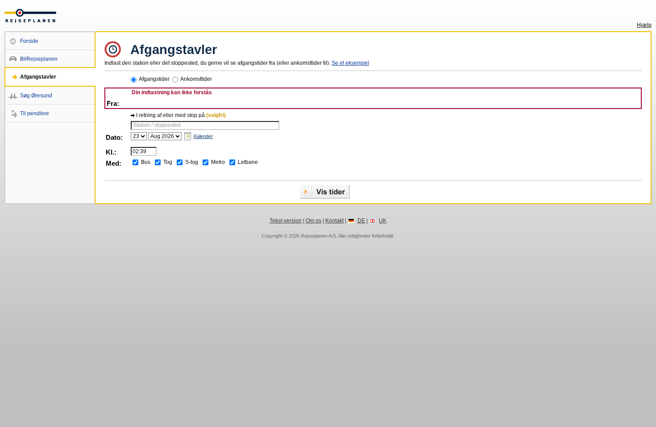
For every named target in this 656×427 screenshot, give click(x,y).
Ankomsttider (196, 79)
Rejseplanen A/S (318, 236)
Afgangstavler (38, 77)
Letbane (248, 162)
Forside (29, 41)
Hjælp (644, 25)
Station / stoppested (157, 125)
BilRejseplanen (39, 59)
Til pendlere (34, 113)
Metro (218, 162)
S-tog (191, 162)
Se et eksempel (350, 63)
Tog (167, 162)
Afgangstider (154, 79)
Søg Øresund (36, 95)
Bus (145, 162)
